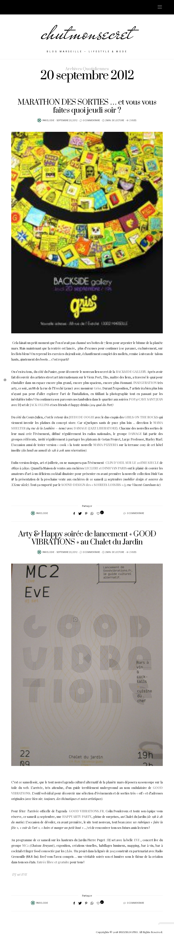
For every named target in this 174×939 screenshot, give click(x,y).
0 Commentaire (91, 120)
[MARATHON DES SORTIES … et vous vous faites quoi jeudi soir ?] (87, 232)
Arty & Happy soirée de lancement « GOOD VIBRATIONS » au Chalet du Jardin (87, 538)
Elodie (50, 120)
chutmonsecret (87, 33)
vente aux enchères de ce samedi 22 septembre (90, 479)
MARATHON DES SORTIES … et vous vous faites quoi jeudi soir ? (87, 106)
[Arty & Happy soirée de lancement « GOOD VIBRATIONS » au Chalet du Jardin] (87, 665)
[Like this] (99, 513)
